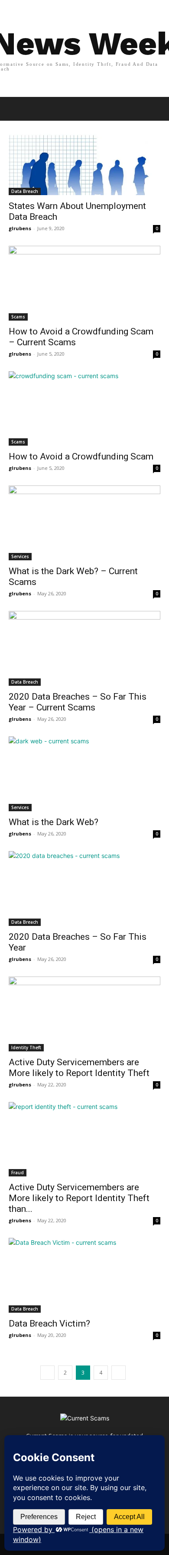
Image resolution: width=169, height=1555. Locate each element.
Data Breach (24, 191)
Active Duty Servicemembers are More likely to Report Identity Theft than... (79, 1198)
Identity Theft (26, 1047)
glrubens (20, 228)
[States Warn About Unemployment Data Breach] (84, 158)
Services (20, 556)
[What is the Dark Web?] (84, 773)
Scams (18, 317)
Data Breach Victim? (49, 1323)
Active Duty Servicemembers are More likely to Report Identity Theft (79, 1067)
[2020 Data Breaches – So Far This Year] (84, 888)
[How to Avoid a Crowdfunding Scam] (84, 408)
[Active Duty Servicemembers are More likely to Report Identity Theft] (84, 1014)
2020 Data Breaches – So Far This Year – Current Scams (77, 702)
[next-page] (118, 1372)
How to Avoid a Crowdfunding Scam (81, 456)
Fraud (17, 1172)
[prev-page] (47, 1372)
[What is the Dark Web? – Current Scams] (84, 522)
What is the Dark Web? (53, 822)
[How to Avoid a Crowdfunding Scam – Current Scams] (84, 283)
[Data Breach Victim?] (84, 1275)
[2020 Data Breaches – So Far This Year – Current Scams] (84, 648)
